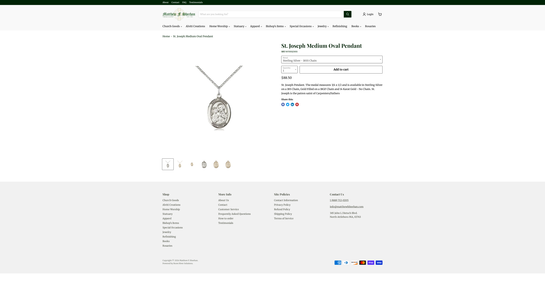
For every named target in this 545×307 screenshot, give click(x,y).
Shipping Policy (283, 213)
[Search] (347, 14)
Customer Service (228, 209)
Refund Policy (282, 209)
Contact (175, 2)
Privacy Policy (282, 204)
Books (355, 26)
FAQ (184, 2)
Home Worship (218, 26)
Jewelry (322, 26)
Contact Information (286, 200)
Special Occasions (301, 26)
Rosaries (370, 26)
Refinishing (340, 26)
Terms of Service (284, 218)
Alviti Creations (195, 26)
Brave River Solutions (183, 263)
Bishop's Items (275, 26)
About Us (223, 200)
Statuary (239, 26)
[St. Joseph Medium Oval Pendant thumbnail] (167, 164)
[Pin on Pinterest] (297, 104)
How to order (225, 218)
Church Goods (171, 26)
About (166, 2)
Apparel (255, 26)
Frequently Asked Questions (234, 213)
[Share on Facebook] (283, 104)
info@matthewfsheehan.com (346, 206)
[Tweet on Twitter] (287, 104)
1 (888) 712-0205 (339, 200)
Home (166, 36)
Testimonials (196, 2)
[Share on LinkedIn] (292, 104)
